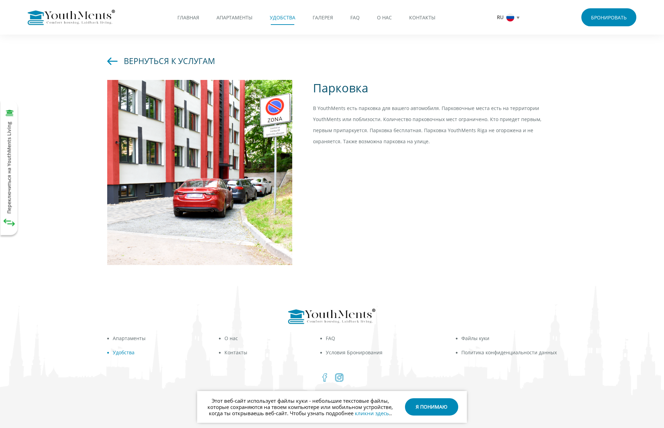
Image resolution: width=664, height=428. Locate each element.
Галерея (323, 17)
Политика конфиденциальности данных (509, 352)
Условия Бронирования (354, 352)
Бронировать (609, 17)
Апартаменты (234, 17)
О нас (384, 17)
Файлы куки (475, 338)
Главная (188, 17)
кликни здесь (372, 413)
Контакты (422, 17)
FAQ (355, 17)
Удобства (282, 17)
